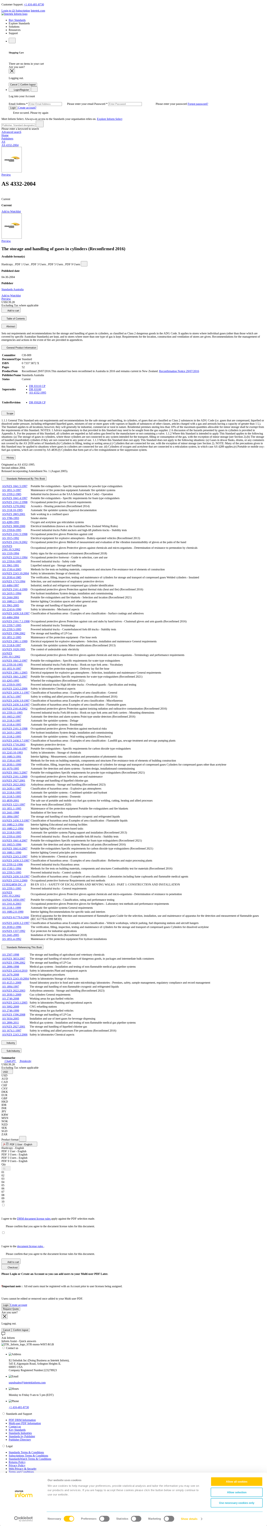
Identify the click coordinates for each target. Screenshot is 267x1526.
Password (141, 103)
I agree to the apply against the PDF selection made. (48, 1218)
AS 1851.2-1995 (11, 637)
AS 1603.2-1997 (11, 716)
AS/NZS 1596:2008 (13, 1014)
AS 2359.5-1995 (11, 872)
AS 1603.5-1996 (11, 844)
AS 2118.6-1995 (11, 792)
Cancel (13, 84)
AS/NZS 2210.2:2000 (14, 880)
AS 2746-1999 (10, 1010)
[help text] (84, 263)
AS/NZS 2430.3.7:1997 (16, 740)
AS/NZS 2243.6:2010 (14, 970)
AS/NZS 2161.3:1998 (14, 728)
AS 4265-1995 (10, 680)
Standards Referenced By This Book (25, 478)
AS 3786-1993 (10, 518)
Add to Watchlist (11, 211)
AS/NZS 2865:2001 (13, 514)
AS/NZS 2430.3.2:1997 (16, 923)
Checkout (12, 1267)
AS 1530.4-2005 (11, 569)
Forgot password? (198, 103)
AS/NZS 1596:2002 (13, 633)
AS (3, 141)
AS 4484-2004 (10, 617)
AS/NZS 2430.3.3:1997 (16, 820)
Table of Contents (15, 318)
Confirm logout (28, 84)
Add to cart (13, 310)
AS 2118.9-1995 (11, 832)
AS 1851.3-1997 (11, 490)
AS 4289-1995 (10, 522)
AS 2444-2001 (10, 597)
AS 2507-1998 (10, 954)
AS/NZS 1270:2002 (13, 506)
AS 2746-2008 (10, 998)
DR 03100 (35, 389)
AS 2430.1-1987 (11, 788)
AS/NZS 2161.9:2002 (14, 542)
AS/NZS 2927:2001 (13, 780)
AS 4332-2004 (10, 145)
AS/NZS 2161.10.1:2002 (11, 655)
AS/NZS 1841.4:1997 (14, 498)
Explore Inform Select (109, 118)
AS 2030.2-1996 (11, 927)
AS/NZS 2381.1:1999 (14, 641)
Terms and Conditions (21, 1471)
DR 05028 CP (37, 402)
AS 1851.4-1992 (11, 939)
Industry (10, 1043)
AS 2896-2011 (10, 1022)
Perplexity (25, 1061)
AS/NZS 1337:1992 (13, 931)
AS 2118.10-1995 (12, 510)
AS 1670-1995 (10, 768)
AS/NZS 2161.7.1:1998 (16, 621)
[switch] (104, 1519)
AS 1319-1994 (10, 553)
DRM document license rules (34, 1218)
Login (13, 107)
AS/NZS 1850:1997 (13, 899)
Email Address (51, 103)
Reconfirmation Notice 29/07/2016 (179, 371)
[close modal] (12, 71)
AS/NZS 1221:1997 (13, 804)
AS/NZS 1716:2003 (13, 744)
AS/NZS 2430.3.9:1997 (16, 700)
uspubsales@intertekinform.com (27, 1382)
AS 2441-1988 (10, 812)
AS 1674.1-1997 (11, 696)
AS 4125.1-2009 (11, 982)
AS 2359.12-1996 (12, 864)
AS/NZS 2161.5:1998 (14, 534)
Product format (10, 1139)
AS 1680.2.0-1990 (12, 911)
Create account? (26, 107)
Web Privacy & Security (23, 1468)
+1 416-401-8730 (34, 4)
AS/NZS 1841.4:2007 (14, 840)
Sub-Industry (13, 1051)
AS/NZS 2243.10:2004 (15, 573)
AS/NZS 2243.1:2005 (14, 1002)
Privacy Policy (17, 1465)
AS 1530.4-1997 (11, 760)
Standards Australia (12, 289)
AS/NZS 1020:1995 (13, 649)
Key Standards (17, 1429)
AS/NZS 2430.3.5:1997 (16, 860)
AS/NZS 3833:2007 (13, 958)
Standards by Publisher (22, 1436)
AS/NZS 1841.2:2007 (14, 676)
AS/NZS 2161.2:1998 (14, 502)
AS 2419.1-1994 (11, 593)
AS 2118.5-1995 (11, 796)
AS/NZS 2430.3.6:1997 (16, 876)
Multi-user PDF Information (25, 1423)
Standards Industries (20, 1433)
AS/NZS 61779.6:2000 (15, 917)
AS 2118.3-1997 (11, 720)
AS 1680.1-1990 (11, 852)
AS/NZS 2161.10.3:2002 (11, 548)
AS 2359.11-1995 (12, 712)
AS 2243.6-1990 (11, 609)
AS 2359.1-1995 (11, 888)
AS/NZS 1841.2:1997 (14, 660)
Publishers (7, 138)
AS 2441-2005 (10, 935)
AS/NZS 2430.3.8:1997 (16, 613)
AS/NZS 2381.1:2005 (14, 672)
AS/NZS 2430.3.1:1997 (16, 692)
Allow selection (236, 1492)
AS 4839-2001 (10, 800)
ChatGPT (10, 1061)
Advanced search (11, 132)
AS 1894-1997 (10, 816)
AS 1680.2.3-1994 (12, 824)
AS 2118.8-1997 (11, 645)
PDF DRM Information (22, 1420)
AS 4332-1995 (37, 392)
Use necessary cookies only (236, 1502)
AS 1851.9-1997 (11, 668)
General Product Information (21, 347)
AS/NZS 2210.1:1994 (14, 557)
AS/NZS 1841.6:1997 (14, 748)
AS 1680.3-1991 (11, 756)
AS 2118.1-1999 (11, 907)
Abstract (10, 326)
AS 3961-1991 (10, 565)
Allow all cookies (236, 1481)
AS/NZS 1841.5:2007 (14, 772)
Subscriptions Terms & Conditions (28, 1455)
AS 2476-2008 (10, 974)
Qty (3, 1164)
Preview (6, 174)
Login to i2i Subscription (15, 10)
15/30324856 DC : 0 (14, 884)
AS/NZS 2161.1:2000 (14, 776)
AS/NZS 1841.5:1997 (14, 486)
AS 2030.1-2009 (11, 994)
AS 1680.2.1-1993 (12, 601)
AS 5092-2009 (10, 1006)
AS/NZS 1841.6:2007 (14, 848)
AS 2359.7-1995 (11, 625)
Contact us (15, 1426)
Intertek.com (38, 10)
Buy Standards (17, 20)
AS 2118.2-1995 (11, 736)
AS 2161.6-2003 (11, 903)
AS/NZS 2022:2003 (13, 784)
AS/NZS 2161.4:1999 (14, 589)
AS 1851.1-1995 (11, 808)
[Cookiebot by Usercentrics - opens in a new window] (23, 1519)
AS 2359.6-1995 (11, 561)
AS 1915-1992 (10, 538)
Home (5, 135)
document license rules (30, 1246)
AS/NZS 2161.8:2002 (14, 708)
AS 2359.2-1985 (11, 494)
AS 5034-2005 (10, 1018)
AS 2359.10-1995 (12, 664)
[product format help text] (22, 1139)
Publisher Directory (20, 1439)
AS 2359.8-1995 (11, 530)
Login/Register (21, 89)
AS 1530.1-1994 (11, 868)
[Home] (14, 13)
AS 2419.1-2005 (11, 732)
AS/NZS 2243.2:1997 (14, 856)
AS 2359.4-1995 (11, 836)
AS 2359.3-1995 (11, 629)
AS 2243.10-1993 (12, 752)
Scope (9, 413)
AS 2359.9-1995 (11, 684)
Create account (18, 1304)
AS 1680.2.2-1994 (12, 828)
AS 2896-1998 (10, 966)
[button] (7, 1071)
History (10, 457)
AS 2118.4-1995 (11, 724)
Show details (189, 1518)
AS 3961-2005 (10, 605)
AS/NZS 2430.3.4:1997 (16, 704)
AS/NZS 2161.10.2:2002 (11, 894)
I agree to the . (22, 1246)
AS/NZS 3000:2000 (13, 526)
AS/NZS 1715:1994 (13, 581)
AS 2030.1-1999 (11, 764)
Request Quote (11, 1309)
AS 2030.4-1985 (11, 577)
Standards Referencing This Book (24, 947)
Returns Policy (17, 1462)
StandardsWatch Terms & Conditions (30, 1458)
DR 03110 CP (37, 386)
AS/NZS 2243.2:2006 (14, 688)
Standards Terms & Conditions (26, 1452)
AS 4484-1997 (10, 585)
